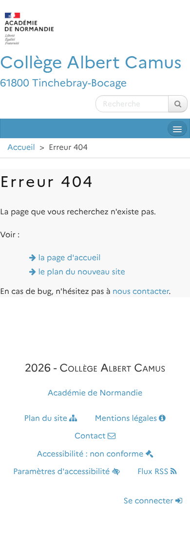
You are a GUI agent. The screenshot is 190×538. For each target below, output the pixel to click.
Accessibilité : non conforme (91, 454)
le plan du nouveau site (81, 272)
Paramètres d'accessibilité (62, 471)
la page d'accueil (69, 258)
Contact (91, 436)
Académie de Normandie (95, 393)
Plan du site (47, 418)
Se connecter (149, 501)
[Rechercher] (178, 103)
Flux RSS (154, 471)
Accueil (21, 147)
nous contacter (141, 291)
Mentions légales (127, 418)
